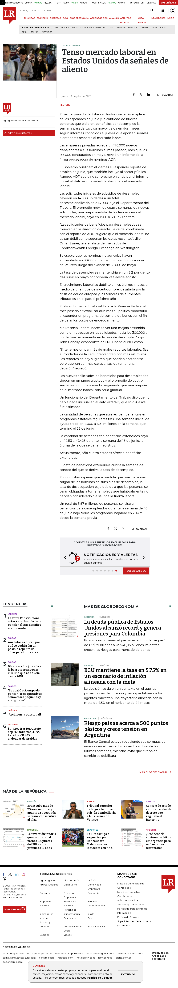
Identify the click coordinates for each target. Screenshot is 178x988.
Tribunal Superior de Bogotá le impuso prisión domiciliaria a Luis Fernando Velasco (101, 812)
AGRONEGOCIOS (99, 18)
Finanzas (44, 905)
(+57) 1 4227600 (12, 897)
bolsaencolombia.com (130, 953)
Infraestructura (72, 914)
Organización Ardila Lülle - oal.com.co (160, 955)
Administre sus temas (19, 132)
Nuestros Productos (128, 892)
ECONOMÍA (42, 18)
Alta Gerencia (71, 880)
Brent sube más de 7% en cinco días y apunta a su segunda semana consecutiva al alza (41, 812)
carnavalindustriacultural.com (19, 957)
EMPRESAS (55, 18)
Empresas (45, 901)
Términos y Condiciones (130, 904)
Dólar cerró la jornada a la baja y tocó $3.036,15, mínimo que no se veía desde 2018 (24, 671)
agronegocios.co (42, 953)
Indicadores (46, 914)
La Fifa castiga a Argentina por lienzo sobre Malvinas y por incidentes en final (100, 841)
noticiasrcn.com (86, 957)
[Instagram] (25, 874)
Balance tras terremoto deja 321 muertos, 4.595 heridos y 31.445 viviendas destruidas (24, 733)
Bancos (12, 686)
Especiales (70, 901)
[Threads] (6, 879)
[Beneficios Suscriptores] (162, 10)
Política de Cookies (99, 977)
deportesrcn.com (13, 961)
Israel (144, 28)
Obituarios (69, 918)
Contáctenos (124, 896)
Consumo (45, 893)
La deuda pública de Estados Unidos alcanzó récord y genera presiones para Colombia (122, 628)
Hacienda (13, 724)
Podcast (44, 926)
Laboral (12, 614)
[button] (64, 558)
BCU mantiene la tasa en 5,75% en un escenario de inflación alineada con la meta (125, 676)
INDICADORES (158, 18)
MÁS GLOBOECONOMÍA (153, 772)
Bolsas (12, 638)
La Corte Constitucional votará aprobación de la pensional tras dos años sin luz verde (24, 623)
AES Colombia (61, 28)
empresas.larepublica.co (69, 953)
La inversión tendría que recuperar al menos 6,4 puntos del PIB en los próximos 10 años (41, 841)
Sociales (44, 934)
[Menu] (21, 18)
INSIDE (170, 18)
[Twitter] (141, 94)
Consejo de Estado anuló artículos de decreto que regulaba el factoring (158, 812)
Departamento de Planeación (88, 28)
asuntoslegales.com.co (16, 953)
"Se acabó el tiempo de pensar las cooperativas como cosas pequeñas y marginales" (25, 695)
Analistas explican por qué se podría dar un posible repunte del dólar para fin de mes (24, 647)
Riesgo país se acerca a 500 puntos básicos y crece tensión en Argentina (126, 729)
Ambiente (151, 830)
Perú (24, 32)
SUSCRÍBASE (168, 2)
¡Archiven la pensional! (24, 714)
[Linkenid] (18, 874)
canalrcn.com (47, 957)
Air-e (154, 28)
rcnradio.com (65, 957)
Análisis (12, 710)
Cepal (163, 28)
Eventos (92, 901)
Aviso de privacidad (128, 900)
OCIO (65, 18)
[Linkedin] (148, 94)
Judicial (91, 801)
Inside (91, 914)
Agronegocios (48, 880)
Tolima (34, 32)
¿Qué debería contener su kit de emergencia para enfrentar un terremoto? (158, 841)
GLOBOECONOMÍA (79, 18)
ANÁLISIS (114, 18)
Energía (31, 801)
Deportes (92, 830)
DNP (111, 28)
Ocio (90, 918)
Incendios (47, 32)
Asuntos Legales (49, 884)
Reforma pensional (127, 28)
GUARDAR (167, 95)
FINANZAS (29, 18)
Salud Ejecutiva (96, 926)
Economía (93, 893)
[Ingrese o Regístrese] (172, 10)
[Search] (151, 10)
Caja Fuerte (70, 884)
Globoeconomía (97, 905)
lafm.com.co (105, 957)
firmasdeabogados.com (100, 953)
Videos (67, 934)
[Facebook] (134, 94)
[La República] (9, 20)
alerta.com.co (124, 957)
